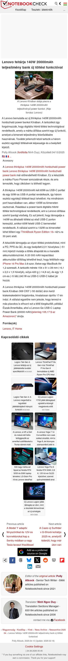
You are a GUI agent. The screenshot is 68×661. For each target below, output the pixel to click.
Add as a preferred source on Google (37, 551)
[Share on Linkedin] (30, 566)
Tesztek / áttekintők (42, 9)
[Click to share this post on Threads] (21, 560)
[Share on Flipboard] (62, 560)
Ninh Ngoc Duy (46, 602)
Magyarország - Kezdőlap (14, 629)
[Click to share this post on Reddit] (46, 560)
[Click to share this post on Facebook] (12, 560)
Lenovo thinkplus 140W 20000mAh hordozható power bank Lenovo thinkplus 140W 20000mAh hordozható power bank (34, 171)
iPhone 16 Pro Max (13, 263)
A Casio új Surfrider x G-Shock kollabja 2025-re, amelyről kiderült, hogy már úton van (50, 536)
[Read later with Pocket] (54, 560)
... (64, 9)
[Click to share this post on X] (37, 560)
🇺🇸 (3, 156)
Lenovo (7, 328)
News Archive (41, 629)
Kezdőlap (20, 9)
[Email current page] (38, 567)
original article (47, 576)
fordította (23, 152)
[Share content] (5, 560)
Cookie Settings (34, 646)
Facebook (59, 620)
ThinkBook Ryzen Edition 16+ (38, 232)
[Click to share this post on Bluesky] (29, 560)
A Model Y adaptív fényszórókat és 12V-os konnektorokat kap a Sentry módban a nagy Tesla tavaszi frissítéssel (20, 536)
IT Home (17, 328)
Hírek (30, 629)
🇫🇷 (7, 156)
